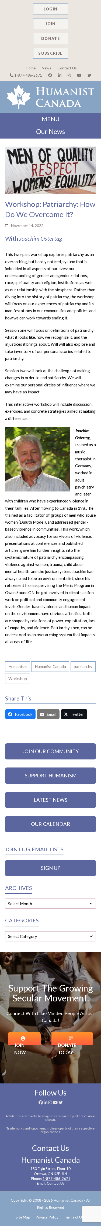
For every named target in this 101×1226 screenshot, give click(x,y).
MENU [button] (51, 118)
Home (31, 68)
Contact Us (67, 68)
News (46, 68)
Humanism (17, 666)
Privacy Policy (47, 1217)
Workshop (17, 678)
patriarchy (83, 666)
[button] (20, 714)
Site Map (23, 1217)
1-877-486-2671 (27, 75)
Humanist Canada (50, 666)
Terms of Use (75, 1217)
